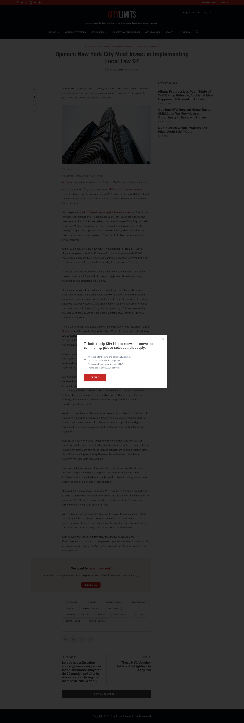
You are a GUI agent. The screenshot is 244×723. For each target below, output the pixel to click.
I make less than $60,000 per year (103, 368)
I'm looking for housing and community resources (110, 357)
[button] (163, 339)
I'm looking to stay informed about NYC (105, 364)
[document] (122, 361)
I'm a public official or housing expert (104, 360)
